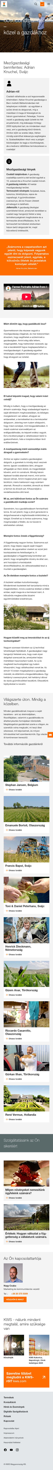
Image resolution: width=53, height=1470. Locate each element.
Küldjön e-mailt (15, 1299)
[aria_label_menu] (48, 4)
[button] (14, 1347)
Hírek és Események (14, 1406)
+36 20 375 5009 (19, 1293)
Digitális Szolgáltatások (16, 1411)
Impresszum (9, 1433)
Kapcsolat (9, 1421)
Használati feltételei (12, 1442)
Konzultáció (10, 1402)
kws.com (20, 1377)
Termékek (9, 1397)
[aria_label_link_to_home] (4, 4)
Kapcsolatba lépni (11, 1428)
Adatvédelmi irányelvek (14, 1438)
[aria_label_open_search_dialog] (36, 4)
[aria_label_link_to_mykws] (42, 4)
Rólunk (7, 1416)
